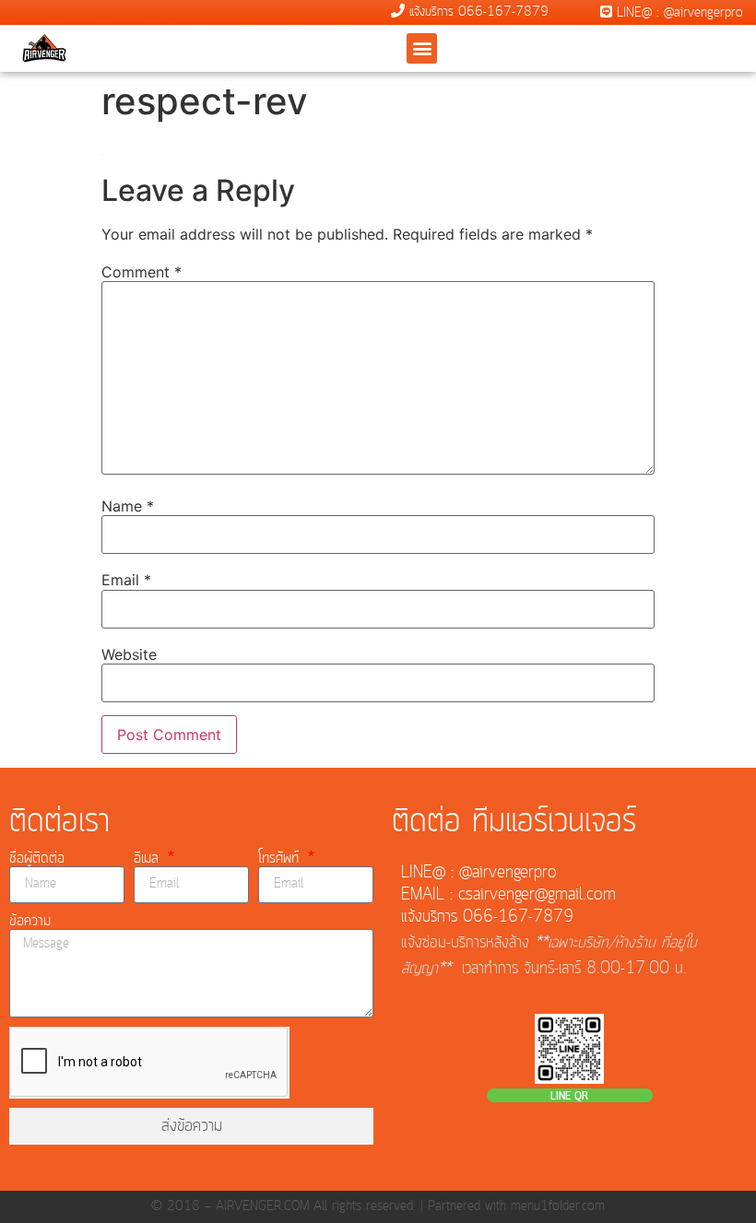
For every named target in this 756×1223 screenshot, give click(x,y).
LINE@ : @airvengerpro (677, 13)
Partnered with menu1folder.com (516, 1206)
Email (126, 579)
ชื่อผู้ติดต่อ (37, 858)
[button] (422, 48)
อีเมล (149, 858)
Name (127, 506)
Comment (141, 272)
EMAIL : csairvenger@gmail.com (508, 895)
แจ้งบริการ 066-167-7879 (477, 12)
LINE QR (569, 1096)
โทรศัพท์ (281, 858)
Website (129, 654)
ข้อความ (30, 920)
